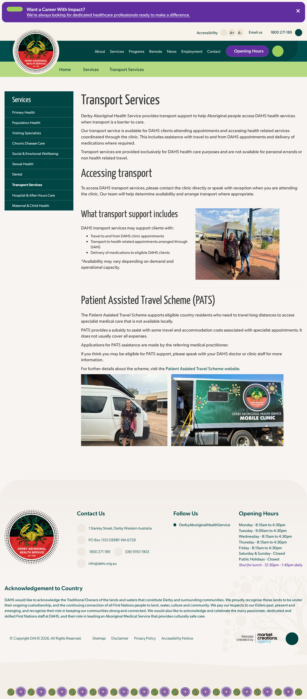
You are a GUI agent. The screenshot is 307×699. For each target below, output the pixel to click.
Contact (213, 51)
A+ (232, 32)
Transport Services (127, 69)
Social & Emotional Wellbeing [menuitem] (35, 153)
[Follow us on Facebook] (298, 32)
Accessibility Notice (177, 638)
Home (65, 69)
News (172, 51)
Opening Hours (249, 50)
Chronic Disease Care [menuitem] (28, 143)
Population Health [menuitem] (26, 122)
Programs (136, 51)
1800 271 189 (100, 551)
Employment (191, 51)
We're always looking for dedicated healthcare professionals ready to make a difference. (108, 14)
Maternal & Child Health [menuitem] (30, 205)
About (100, 51)
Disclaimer (119, 638)
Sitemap (99, 638)
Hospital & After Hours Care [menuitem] (33, 195)
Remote (155, 51)
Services (117, 51)
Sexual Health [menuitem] (22, 164)
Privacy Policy (145, 638)
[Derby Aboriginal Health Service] (36, 51)
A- (240, 32)
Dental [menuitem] (17, 174)
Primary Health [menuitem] (23, 112)
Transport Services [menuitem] (27, 184)
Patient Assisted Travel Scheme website (202, 368)
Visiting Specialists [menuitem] (26, 133)
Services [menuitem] (21, 99)
